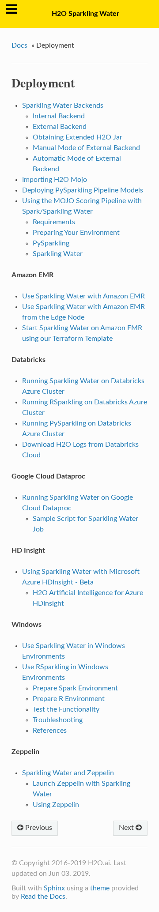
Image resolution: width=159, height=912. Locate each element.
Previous (37, 827)
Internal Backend (59, 116)
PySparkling (51, 243)
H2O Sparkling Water (85, 13)
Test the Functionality (66, 709)
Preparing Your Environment (76, 232)
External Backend (60, 126)
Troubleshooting (58, 720)
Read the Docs (43, 896)
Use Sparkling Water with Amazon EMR (83, 296)
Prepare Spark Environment (75, 688)
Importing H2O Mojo (54, 179)
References (50, 730)
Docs (19, 45)
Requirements (54, 222)
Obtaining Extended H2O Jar (77, 137)
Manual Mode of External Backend (86, 147)
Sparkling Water (58, 253)
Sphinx (54, 888)
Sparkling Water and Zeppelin (68, 772)
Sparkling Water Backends (62, 105)
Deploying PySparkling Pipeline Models (82, 190)
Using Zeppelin (56, 804)
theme (100, 888)
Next (127, 827)
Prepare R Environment (69, 698)
